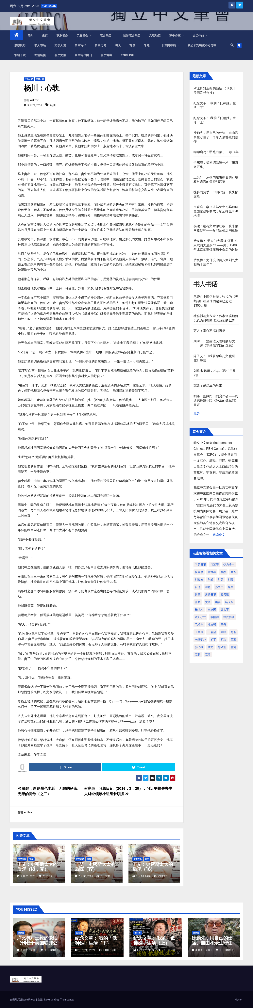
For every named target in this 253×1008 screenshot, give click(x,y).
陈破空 (222, 647)
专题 (147, 45)
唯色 (208, 587)
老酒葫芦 (200, 639)
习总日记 (200, 564)
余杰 (223, 572)
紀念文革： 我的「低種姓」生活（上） (154, 940)
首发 (132, 45)
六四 (233, 572)
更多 (197, 413)
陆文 (210, 647)
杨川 (53, 105)
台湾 (197, 587)
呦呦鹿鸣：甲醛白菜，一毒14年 (216, 152)
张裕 (197, 602)
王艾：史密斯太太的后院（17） (95, 866)
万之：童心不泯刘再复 (210, 330)
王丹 (223, 624)
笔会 (233, 632)
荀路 (223, 639)
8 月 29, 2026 (29, 950)
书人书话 (40, 45)
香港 (233, 647)
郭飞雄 (199, 647)
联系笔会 (62, 35)
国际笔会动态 (132, 35)
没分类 (21, 933)
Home (238, 999)
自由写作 (80, 45)
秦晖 (223, 632)
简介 (30, 35)
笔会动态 (106, 35)
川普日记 (210, 594)
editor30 (51, 950)
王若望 (212, 632)
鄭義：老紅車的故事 (208, 385)
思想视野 (20, 45)
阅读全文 (218, 534)
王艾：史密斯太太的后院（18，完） (37, 866)
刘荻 (220, 579)
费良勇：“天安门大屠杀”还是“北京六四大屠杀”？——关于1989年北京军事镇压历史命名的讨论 (216, 245)
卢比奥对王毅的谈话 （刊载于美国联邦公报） (37, 943)
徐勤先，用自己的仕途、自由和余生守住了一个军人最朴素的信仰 (216, 137)
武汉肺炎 (228, 617)
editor (34, 100)
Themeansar (67, 999)
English (127, 55)
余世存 (212, 572)
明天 (118, 45)
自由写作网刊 (83, 55)
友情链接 (40, 55)
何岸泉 (199, 572)
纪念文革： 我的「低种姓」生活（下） (96, 940)
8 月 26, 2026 (203, 950)
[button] (232, 45)
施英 (218, 602)
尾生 (230, 587)
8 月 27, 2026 (145, 950)
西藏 (233, 639)
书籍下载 (20, 55)
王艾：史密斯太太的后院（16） (152, 866)
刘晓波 (199, 579)
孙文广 (219, 587)
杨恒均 (199, 609)
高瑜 (208, 654)
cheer (47, 876)
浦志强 (212, 624)
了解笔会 (83, 35)
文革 (208, 602)
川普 (197, 594)
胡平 (213, 639)
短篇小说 (40, 79)
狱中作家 (175, 35)
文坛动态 (155, 35)
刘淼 (210, 579)
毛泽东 (199, 624)
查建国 (212, 609)
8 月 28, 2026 (87, 950)
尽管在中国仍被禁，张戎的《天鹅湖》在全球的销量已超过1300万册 (216, 301)
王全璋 (199, 632)
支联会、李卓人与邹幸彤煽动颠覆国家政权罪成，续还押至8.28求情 (216, 211)
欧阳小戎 (200, 617)
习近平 (215, 564)
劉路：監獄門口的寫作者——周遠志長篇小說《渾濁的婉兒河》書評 (216, 400)
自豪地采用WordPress (23, 999)
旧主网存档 (169, 45)
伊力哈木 (228, 564)
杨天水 (229, 602)
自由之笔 (100, 45)
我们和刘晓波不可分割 (202, 45)
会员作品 (199, 35)
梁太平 (225, 609)
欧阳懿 (215, 617)
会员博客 (106, 55)
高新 (197, 654)
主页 (45, 35)
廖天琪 (225, 594)
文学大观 (60, 45)
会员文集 (60, 55)
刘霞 (230, 579)
